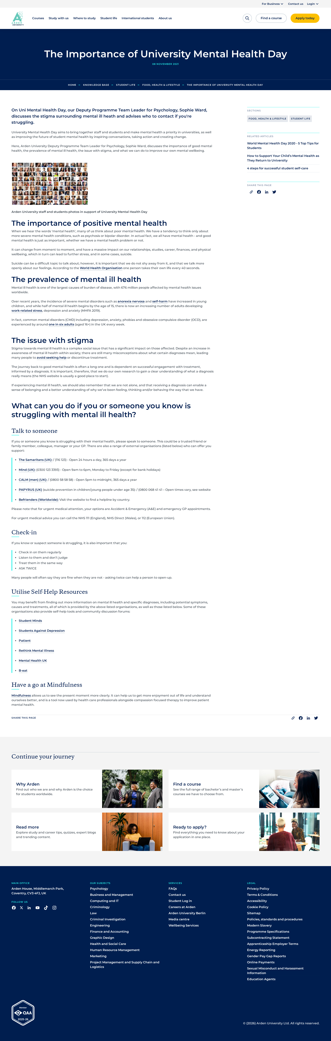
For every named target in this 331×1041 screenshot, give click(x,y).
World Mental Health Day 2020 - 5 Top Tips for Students (283, 146)
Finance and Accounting (109, 931)
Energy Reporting (261, 950)
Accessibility (257, 901)
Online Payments (260, 962)
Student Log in (180, 901)
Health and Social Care (108, 944)
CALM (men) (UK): (33, 480)
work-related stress (26, 310)
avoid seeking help (51, 357)
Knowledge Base (96, 84)
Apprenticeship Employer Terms (272, 944)
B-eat (23, 670)
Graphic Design (102, 938)
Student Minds (30, 621)
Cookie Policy (257, 907)
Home (72, 84)
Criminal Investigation (107, 919)
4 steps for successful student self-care (277, 168)
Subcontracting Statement (268, 938)
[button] (273, 4)
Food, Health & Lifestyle (161, 84)
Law (93, 913)
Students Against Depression (42, 631)
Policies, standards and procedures (274, 919)
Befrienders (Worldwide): (39, 500)
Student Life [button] (300, 118)
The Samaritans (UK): (35, 460)
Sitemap (254, 913)
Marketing (98, 956)
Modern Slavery (259, 925)
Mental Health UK (33, 660)
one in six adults (61, 324)
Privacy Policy (258, 888)
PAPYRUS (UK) (30, 490)
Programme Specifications (268, 931)
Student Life (125, 84)
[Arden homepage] (17, 18)
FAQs (173, 888)
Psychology (99, 888)
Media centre (179, 919)
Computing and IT (104, 901)
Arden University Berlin (187, 913)
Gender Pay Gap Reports (266, 956)
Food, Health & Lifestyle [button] (267, 118)
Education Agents (261, 979)
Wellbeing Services (184, 925)
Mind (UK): (27, 470)
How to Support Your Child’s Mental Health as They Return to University (283, 158)
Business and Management (111, 895)
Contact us (295, 4)
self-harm (160, 301)
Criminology (100, 907)
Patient (25, 640)
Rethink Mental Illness (36, 650)
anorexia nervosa (131, 301)
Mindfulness (21, 695)
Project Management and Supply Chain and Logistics (124, 964)
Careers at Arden (182, 907)
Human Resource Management (115, 950)
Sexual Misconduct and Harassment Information (275, 971)
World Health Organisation (101, 268)
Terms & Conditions (262, 895)
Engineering (100, 925)
